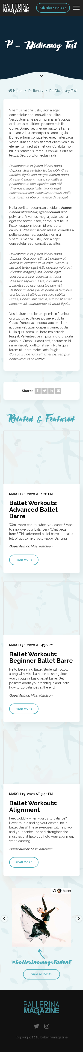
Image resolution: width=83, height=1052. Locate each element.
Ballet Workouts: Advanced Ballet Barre (33, 510)
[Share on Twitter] (44, 391)
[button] (4, 918)
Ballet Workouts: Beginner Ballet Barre (41, 657)
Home (17, 91)
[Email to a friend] (58, 391)
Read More (23, 559)
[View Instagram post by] (66, 941)
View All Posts (41, 974)
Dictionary (35, 91)
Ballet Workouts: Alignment (33, 806)
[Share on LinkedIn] (51, 391)
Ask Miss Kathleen (53, 7)
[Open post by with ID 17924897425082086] (41, 917)
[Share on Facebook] (38, 391)
